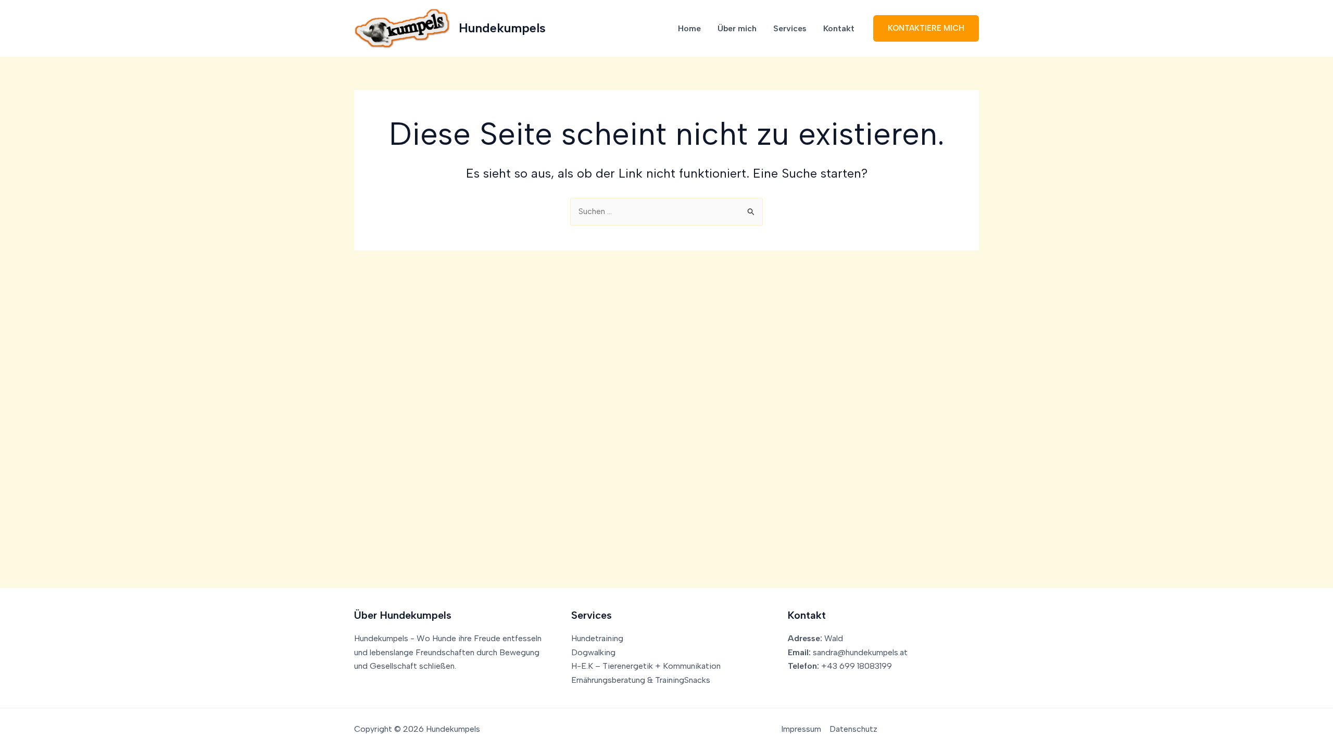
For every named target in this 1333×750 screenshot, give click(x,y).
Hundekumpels (502, 27)
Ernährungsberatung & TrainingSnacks (640, 680)
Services (790, 28)
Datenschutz (853, 729)
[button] (926, 28)
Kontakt (838, 28)
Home (689, 28)
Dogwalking (593, 652)
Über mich (737, 28)
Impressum (801, 729)
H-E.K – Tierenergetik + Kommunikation (646, 666)
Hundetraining (597, 638)
